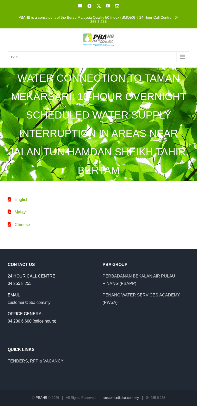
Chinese (22, 224)
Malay (20, 212)
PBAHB (41, 398)
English (21, 199)
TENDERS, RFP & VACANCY (36, 361)
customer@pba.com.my (29, 302)
